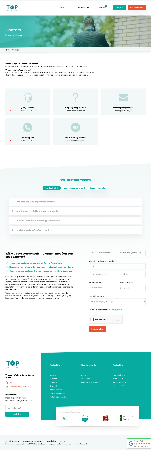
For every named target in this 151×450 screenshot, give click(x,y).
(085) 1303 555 (13, 383)
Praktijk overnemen (57, 393)
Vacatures (85, 379)
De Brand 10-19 (118, 378)
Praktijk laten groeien (58, 397)
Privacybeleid (50, 441)
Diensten (62, 7)
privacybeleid (116, 310)
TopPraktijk (81, 7)
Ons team (54, 382)
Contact (119, 7)
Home (8, 50)
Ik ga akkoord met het (107, 310)
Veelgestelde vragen (89, 382)
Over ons (53, 379)
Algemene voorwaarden (33, 441)
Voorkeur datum (96, 282)
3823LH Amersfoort (120, 382)
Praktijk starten (56, 389)
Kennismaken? (136, 7)
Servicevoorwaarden (66, 444)
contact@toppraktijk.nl (17, 387)
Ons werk (101, 7)
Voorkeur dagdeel (126, 282)
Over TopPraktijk (51, 188)
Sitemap (61, 441)
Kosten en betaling (98, 188)
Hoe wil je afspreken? (98, 296)
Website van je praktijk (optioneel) (103, 261)
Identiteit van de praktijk (74, 188)
